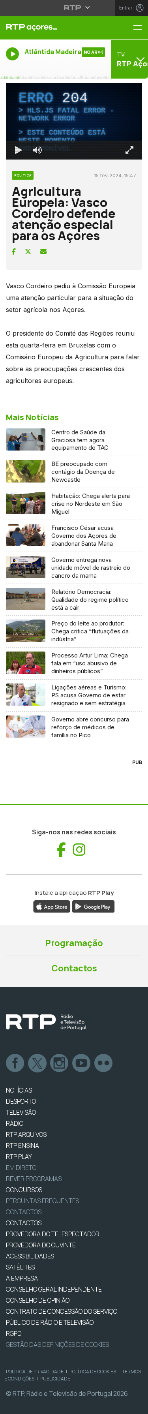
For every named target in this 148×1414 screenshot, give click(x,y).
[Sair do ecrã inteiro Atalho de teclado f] (135, 1404)
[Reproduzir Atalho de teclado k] (12, 1404)
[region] (74, 707)
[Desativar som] (31, 1404)
